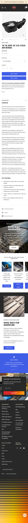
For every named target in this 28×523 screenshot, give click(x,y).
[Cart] (25, 7)
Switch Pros (18, 286)
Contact (17, 412)
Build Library (5, 464)
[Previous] (2, 39)
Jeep (3, 456)
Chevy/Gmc (5, 450)
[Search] (5, 7)
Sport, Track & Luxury (7, 461)
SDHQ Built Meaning (20, 407)
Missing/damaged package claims (6, 432)
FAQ (3, 429)
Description (5, 100)
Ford (3, 448)
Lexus (3, 458)
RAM (3, 453)
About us (18, 415)
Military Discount (6, 419)
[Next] (25, 39)
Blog (17, 409)
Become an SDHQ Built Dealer (6, 407)
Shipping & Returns (9, 208)
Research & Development (19, 428)
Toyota (3, 445)
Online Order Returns (6, 416)
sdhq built (9, 347)
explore (14, 247)
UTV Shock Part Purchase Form (19, 423)
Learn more (19, 1)
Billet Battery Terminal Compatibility (7, 437)
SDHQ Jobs (18, 417)
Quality (6, 212)
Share (3, 91)
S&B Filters (5, 42)
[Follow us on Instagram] (20, 448)
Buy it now (14, 78)
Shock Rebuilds (19, 420)
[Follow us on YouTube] (24, 448)
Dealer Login (5, 411)
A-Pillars (7, 285)
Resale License (5, 414)
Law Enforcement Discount (6, 425)
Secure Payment (8, 216)
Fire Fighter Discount (7, 422)
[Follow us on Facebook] (17, 448)
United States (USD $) (7, 469)
